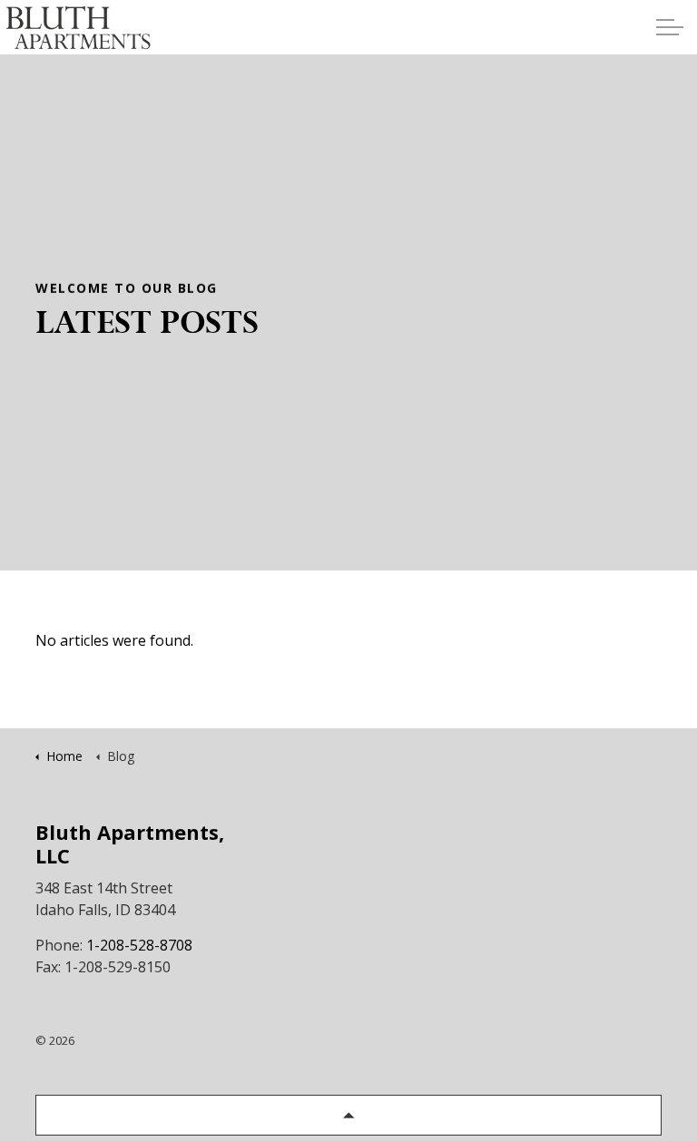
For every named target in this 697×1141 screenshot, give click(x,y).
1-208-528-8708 (139, 945)
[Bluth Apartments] (78, 27)
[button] (348, 1115)
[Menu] (670, 27)
